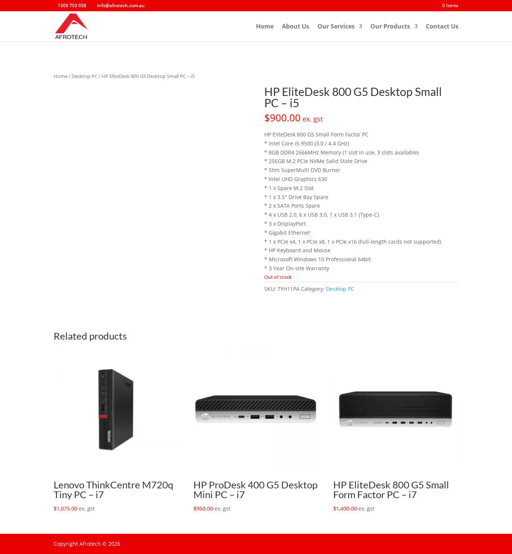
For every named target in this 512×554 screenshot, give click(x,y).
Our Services (336, 27)
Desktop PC (84, 76)
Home (265, 27)
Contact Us (442, 27)
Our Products (390, 27)
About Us (295, 27)
